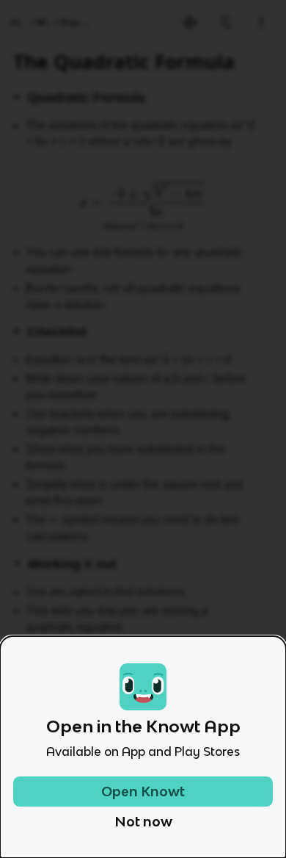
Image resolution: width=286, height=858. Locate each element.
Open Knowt (143, 791)
